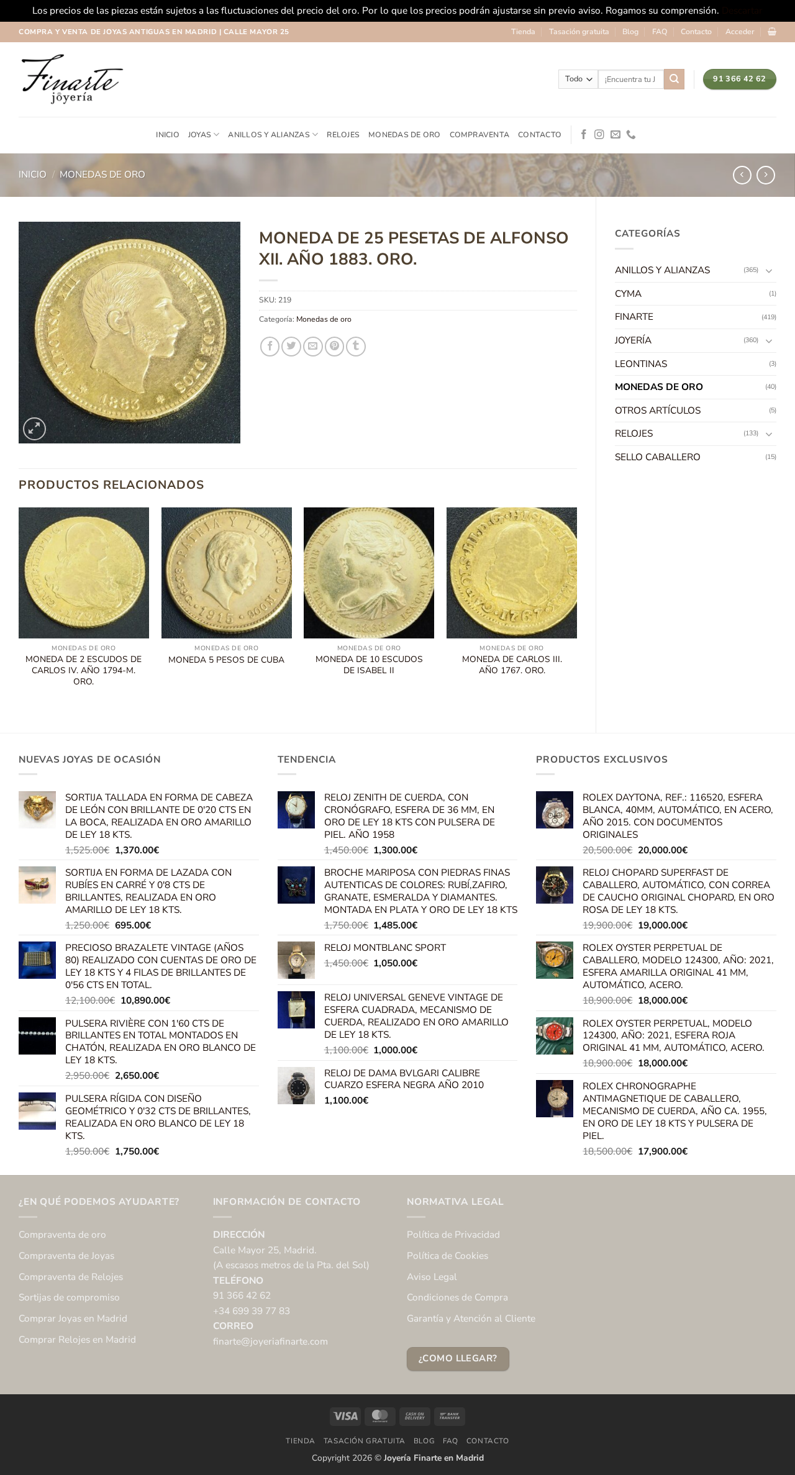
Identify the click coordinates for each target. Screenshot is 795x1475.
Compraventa (480, 135)
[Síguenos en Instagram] (599, 135)
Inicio (167, 135)
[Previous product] (765, 175)
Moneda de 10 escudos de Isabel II (369, 665)
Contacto (696, 32)
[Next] (576, 609)
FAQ (660, 32)
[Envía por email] (313, 346)
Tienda (523, 32)
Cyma (628, 293)
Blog (630, 32)
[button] (740, 32)
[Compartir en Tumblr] (356, 346)
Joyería (633, 340)
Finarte (634, 316)
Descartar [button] (742, 10)
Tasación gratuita (579, 32)
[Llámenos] (631, 135)
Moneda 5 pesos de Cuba (226, 660)
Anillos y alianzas (268, 135)
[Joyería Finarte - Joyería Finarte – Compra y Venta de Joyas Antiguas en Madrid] (71, 79)
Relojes (343, 135)
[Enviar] (674, 79)
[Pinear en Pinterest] (335, 346)
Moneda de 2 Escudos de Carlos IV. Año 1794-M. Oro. (83, 671)
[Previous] (19, 609)
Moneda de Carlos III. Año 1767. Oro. (512, 665)
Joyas (199, 135)
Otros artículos (658, 410)
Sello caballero (658, 456)
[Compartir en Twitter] (291, 346)
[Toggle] (768, 270)
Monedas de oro (404, 135)
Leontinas (641, 363)
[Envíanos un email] (615, 135)
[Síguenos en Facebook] (584, 135)
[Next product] (742, 175)
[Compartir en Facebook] (270, 346)
